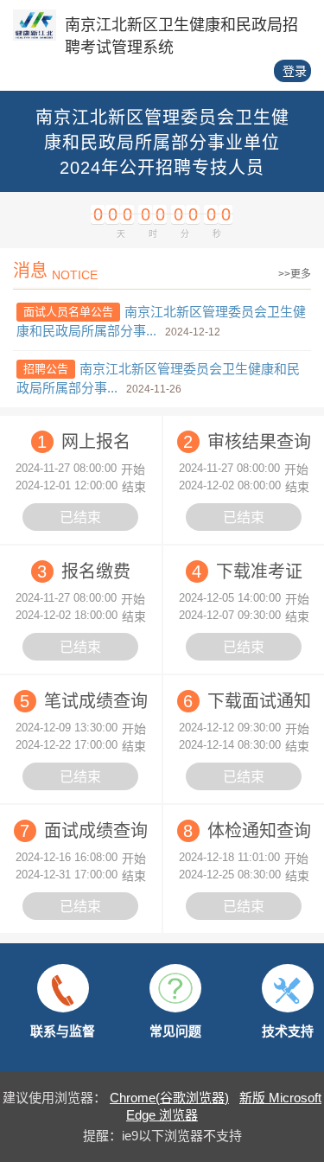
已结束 (80, 517)
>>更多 (294, 274)
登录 (295, 71)
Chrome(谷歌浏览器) (169, 1097)
